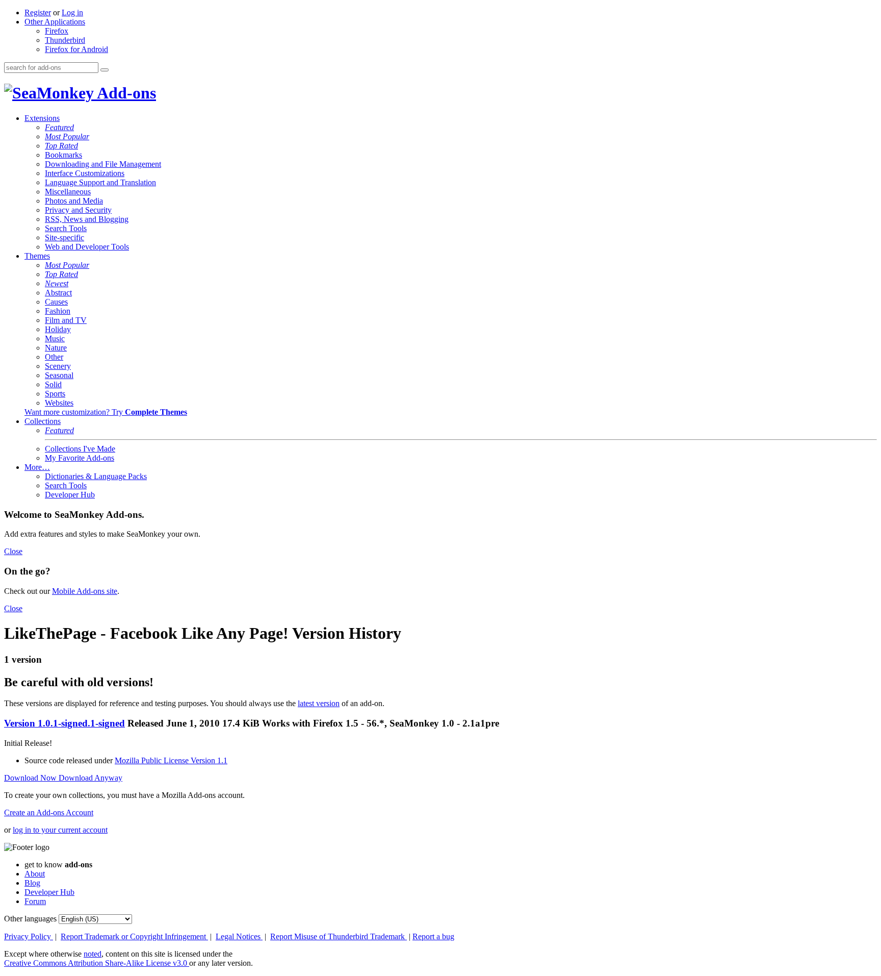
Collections (42, 421)
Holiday (58, 329)
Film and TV (66, 320)
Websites (59, 402)
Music (55, 338)
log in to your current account (60, 829)
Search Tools (66, 228)
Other (54, 357)
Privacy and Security (78, 210)
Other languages (30, 918)
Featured (59, 127)
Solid (53, 384)
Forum (35, 901)
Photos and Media (74, 200)
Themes (37, 256)
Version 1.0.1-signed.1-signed (64, 723)
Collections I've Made (80, 448)
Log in (72, 12)
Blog (32, 883)
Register (37, 12)
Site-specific (64, 237)
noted (92, 953)
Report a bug (433, 936)
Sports (55, 393)
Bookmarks (63, 155)
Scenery (58, 366)
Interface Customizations (84, 173)
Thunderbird (65, 40)
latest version (319, 703)
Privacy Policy (28, 936)
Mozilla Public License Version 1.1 (171, 760)
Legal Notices (239, 936)
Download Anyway (90, 777)
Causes (56, 301)
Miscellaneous (68, 191)
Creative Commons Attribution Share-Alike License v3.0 (96, 963)
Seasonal (59, 375)
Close (13, 551)
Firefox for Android (76, 49)
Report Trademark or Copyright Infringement (134, 936)
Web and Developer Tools (87, 246)
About (34, 873)
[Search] (104, 69)
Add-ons (125, 93)
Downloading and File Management (103, 164)
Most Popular (67, 136)
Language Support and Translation (100, 182)
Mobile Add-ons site (84, 591)
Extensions (42, 118)
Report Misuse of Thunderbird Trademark (338, 936)
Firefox (56, 31)
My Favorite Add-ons (79, 458)
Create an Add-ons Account (48, 812)
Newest (56, 283)
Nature (56, 347)
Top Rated (61, 145)
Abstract (58, 292)
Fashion (57, 311)
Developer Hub (70, 494)
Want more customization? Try (105, 412)
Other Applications (54, 21)
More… (37, 467)
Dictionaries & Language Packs (96, 476)
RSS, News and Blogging (86, 219)
